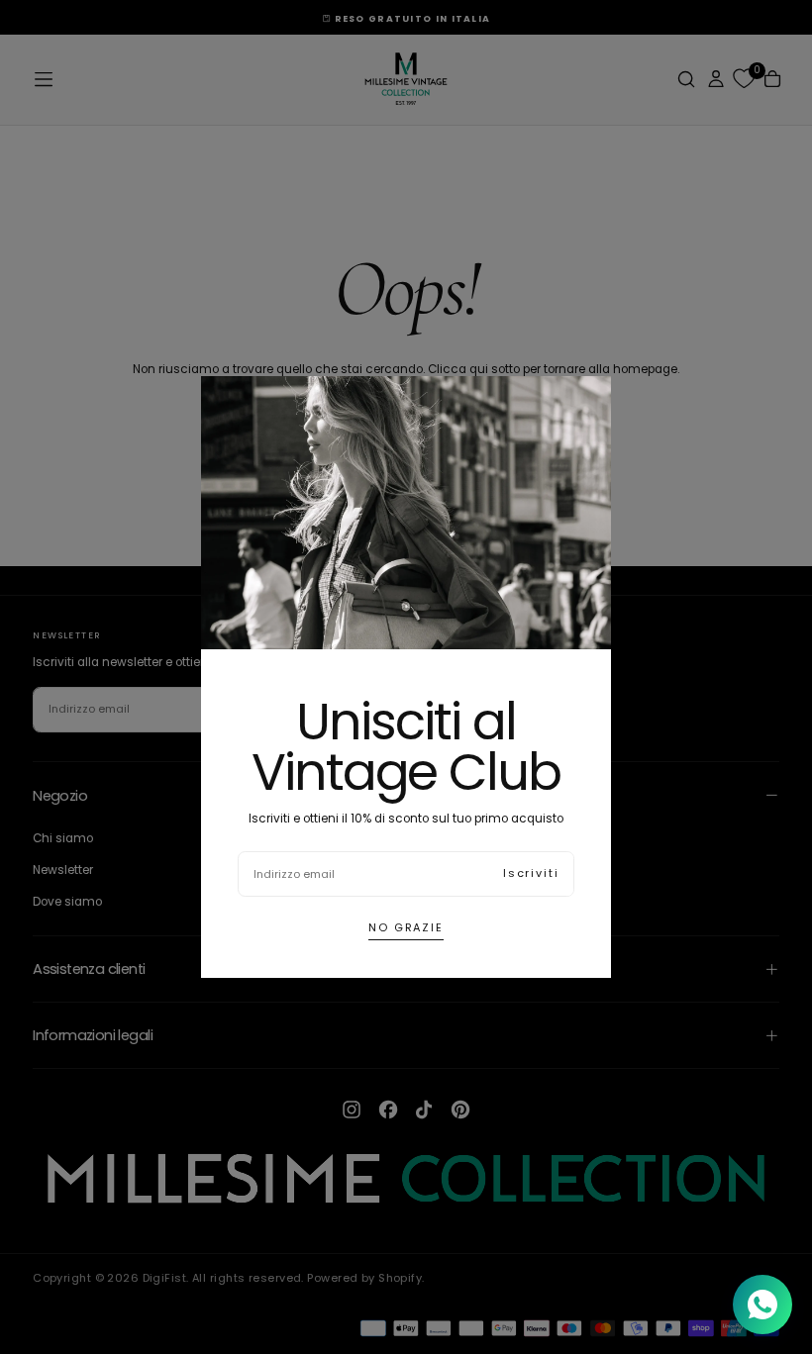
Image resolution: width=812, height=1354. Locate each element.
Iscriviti (531, 873)
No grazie (406, 927)
